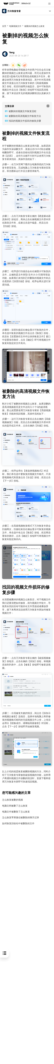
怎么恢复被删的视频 (12, 799)
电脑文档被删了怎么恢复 (15, 805)
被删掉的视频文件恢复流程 (22, 111)
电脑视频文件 (15, 26)
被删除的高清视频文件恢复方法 (25, 116)
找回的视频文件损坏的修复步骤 (25, 120)
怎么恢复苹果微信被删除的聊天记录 (20, 817)
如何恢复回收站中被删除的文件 (18, 823)
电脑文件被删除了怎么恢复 (16, 811)
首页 (4, 26)
